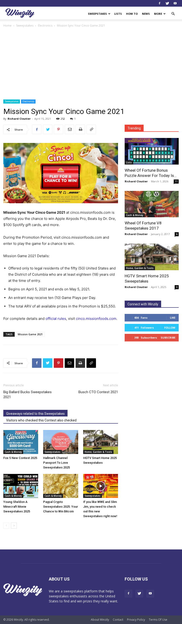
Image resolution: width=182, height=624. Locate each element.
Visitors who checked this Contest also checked (41, 420)
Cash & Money (13, 452)
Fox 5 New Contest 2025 (20, 458)
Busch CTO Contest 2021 (98, 392)
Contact (118, 620)
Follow (169, 327)
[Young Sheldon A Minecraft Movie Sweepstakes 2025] (20, 486)
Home (7, 26)
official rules (56, 318)
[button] (173, 14)
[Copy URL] (91, 129)
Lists (118, 13)
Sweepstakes (97, 13)
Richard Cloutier (19, 118)
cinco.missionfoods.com (96, 318)
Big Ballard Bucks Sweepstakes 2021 (27, 394)
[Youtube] (175, 3)
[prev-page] (6, 526)
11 (176, 181)
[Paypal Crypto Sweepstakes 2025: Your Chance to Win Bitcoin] (60, 486)
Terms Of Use (158, 620)
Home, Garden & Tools (98, 452)
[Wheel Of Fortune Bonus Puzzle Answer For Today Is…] (152, 151)
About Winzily (100, 620)
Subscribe (168, 337)
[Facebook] (159, 3)
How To (132, 13)
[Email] (69, 129)
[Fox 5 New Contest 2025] (20, 442)
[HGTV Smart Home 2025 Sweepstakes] (100, 442)
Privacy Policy (136, 620)
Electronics (45, 26)
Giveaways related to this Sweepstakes (35, 414)
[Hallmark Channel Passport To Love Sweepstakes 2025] (60, 442)
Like (172, 317)
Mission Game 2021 (30, 334)
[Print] (80, 129)
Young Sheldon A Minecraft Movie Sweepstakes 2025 (16, 506)
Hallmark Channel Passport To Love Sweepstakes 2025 (56, 462)
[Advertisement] (91, 64)
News (146, 13)
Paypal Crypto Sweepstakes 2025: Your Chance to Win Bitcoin (60, 506)
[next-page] (14, 526)
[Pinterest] (58, 129)
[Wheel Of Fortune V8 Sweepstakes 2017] (152, 204)
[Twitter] (167, 3)
